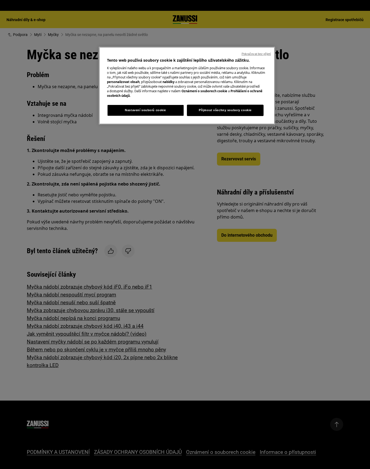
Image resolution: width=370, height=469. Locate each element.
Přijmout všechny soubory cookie (225, 110)
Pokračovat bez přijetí (256, 53)
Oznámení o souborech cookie (204, 91)
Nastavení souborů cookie (145, 110)
